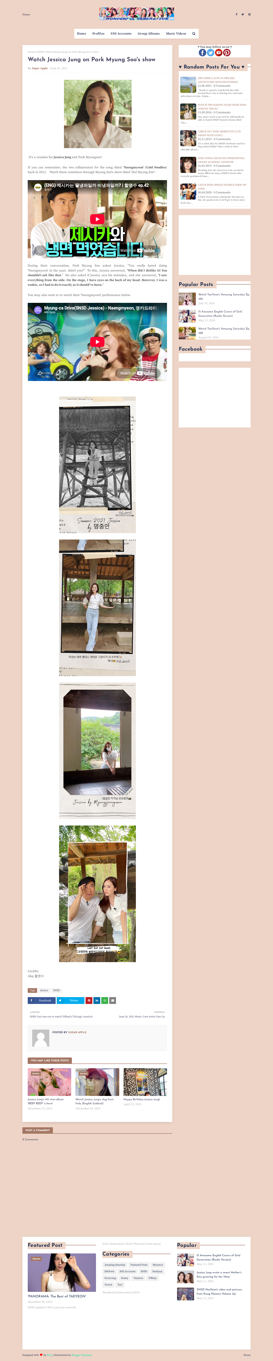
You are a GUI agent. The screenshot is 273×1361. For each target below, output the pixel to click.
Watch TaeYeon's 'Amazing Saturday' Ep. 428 (224, 330)
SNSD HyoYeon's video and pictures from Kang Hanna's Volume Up (219, 1291)
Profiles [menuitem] (98, 34)
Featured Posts (139, 1264)
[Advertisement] (215, 245)
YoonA (108, 1284)
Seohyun (157, 1271)
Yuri (120, 1284)
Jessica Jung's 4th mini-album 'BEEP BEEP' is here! (46, 1101)
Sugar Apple (40, 68)
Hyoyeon (158, 1264)
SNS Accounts (127, 1271)
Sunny (124, 1278)
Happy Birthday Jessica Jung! (141, 1099)
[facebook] (236, 14)
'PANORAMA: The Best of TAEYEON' (57, 1296)
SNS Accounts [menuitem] (121, 34)
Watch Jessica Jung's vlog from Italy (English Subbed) (95, 1101)
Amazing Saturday (115, 1264)
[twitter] (242, 14)
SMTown (109, 1271)
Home (26, 14)
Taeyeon (138, 1278)
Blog (49, 1355)
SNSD (40, 52)
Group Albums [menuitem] (149, 34)
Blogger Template (81, 1355)
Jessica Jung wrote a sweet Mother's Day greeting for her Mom (219, 1274)
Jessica (44, 990)
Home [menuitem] (81, 34)
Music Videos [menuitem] (176, 34)
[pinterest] (249, 14)
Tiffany (152, 1278)
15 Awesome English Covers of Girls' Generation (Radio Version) (220, 313)
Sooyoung (110, 1278)
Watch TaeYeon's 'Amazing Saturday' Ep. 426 (224, 296)
